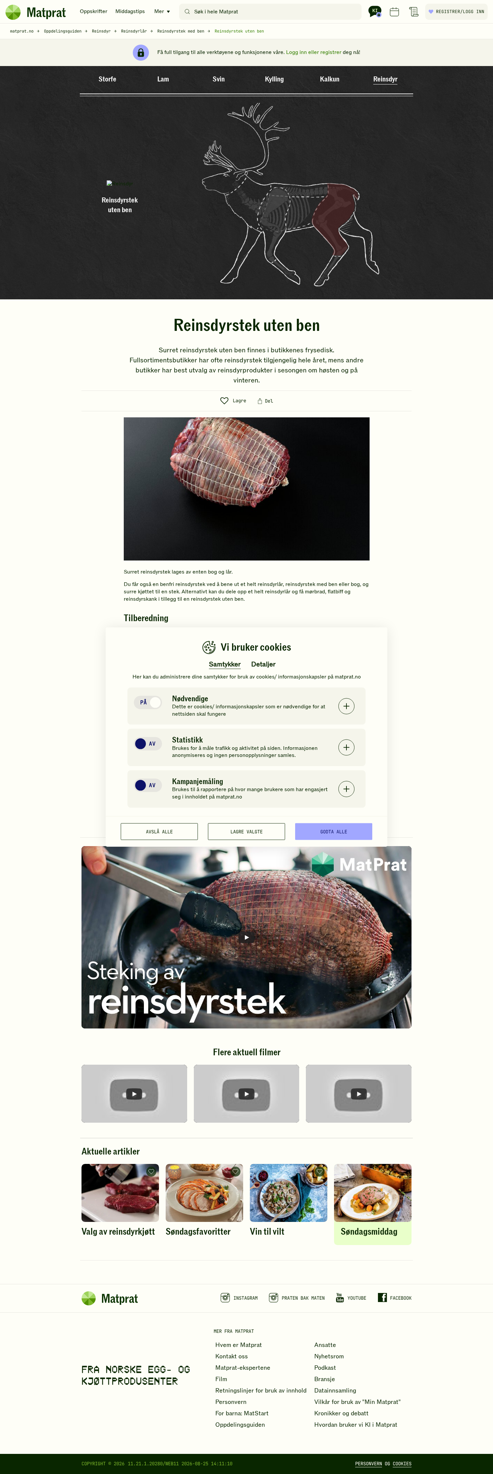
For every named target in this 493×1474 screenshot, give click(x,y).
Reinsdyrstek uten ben (239, 31)
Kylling (274, 79)
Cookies (402, 1464)
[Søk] (187, 11)
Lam (163, 79)
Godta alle (333, 831)
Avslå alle (159, 831)
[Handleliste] (414, 12)
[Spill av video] (246, 937)
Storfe (107, 79)
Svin (219, 79)
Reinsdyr (385, 79)
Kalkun (329, 79)
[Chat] (375, 12)
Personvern (368, 1464)
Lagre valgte (246, 831)
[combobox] (271, 11)
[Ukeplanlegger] (394, 12)
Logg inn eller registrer (313, 52)
